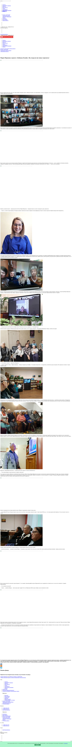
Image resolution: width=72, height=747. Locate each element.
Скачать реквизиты (3, 676)
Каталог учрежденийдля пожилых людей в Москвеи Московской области (8, 702)
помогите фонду (5, 20)
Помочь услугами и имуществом (13, 677)
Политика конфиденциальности (8, 690)
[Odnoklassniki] (36, 666)
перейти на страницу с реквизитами (15, 676)
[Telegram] (36, 667)
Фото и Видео (5, 7)
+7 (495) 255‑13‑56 (6, 724)
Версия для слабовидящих (8, 36)
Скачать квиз (5, 689)
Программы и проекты (7, 5)
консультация (5, 19)
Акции (4, 8)
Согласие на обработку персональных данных (11, 691)
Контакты (6, 695)
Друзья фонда (5, 9)
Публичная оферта (6, 703)
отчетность (4, 18)
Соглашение (66, 743)
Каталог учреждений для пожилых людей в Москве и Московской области (7, 16)
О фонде (4, 4)
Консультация (7, 696)
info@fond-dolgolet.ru (4, 34)
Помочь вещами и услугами (10, 700)
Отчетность (5, 714)
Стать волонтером (22, 677)
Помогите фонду (8, 699)
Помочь (4, 46)
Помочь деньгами (4, 677)
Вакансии (6, 698)
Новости (4, 6)
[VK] (36, 664)
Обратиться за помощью (7, 10)
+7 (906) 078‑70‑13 (6, 708)
